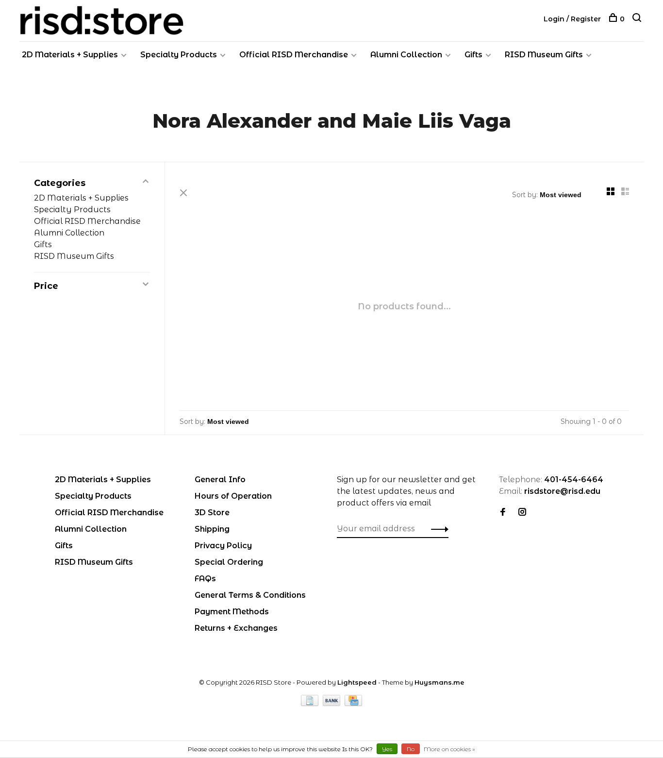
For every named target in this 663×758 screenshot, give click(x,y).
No (410, 749)
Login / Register (572, 19)
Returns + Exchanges (236, 628)
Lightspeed (357, 682)
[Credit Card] (353, 703)
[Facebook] (503, 512)
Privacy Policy (223, 545)
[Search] (638, 19)
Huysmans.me (439, 682)
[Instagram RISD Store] (522, 512)
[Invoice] (310, 703)
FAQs (205, 578)
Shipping (212, 529)
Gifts (473, 54)
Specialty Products (178, 54)
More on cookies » (449, 749)
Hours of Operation (233, 496)
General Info (220, 479)
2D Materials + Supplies (70, 54)
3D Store (212, 512)
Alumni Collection (406, 54)
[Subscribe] (437, 528)
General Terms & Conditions (250, 595)
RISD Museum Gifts (544, 54)
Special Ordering (229, 562)
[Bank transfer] (333, 703)
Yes (387, 749)
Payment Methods (232, 611)
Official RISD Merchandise (293, 54)
